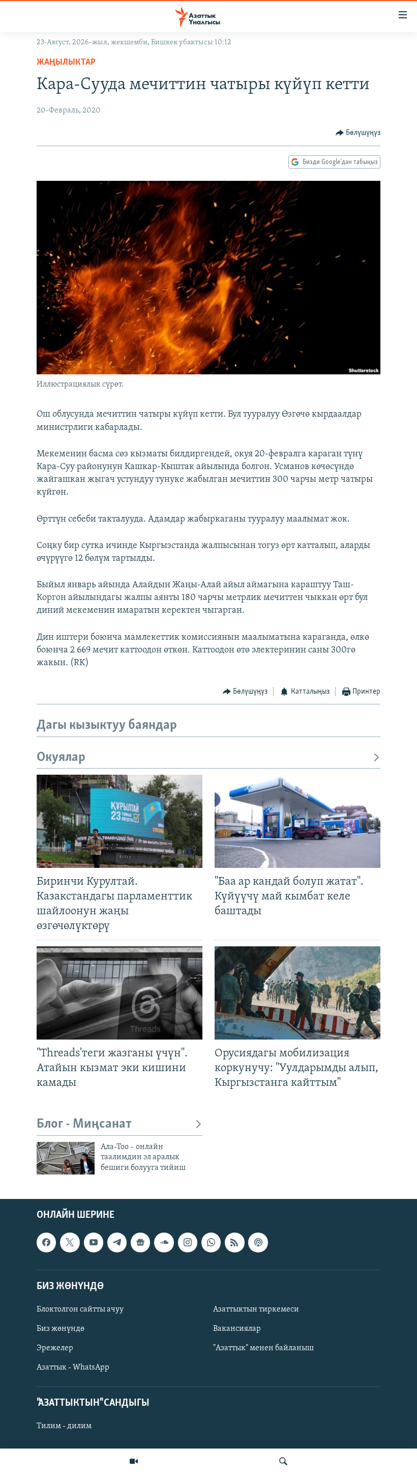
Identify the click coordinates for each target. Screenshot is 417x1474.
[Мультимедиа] (133, 1461)
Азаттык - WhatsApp (73, 1367)
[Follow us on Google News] (140, 1242)
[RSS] (234, 1242)
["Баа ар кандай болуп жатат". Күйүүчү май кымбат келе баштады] (297, 821)
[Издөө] (283, 1461)
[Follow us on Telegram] (117, 1242)
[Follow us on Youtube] (93, 1242)
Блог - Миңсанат (84, 1124)
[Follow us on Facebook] (46, 1242)
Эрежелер (55, 1348)
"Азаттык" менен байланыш (263, 1348)
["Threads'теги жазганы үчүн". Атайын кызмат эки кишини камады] (119, 993)
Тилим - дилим (64, 1427)
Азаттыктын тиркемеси (256, 1309)
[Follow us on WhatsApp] (211, 1242)
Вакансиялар (237, 1329)
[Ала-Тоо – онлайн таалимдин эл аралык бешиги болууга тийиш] (66, 1158)
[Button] (358, 133)
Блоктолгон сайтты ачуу (80, 1309)
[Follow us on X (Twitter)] (69, 1242)
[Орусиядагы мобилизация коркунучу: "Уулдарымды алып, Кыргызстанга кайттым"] (297, 993)
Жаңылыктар (66, 62)
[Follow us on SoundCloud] (163, 1242)
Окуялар (61, 758)
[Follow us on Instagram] (187, 1242)
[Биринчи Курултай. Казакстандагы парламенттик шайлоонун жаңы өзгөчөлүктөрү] (119, 821)
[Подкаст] (257, 1242)
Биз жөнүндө (60, 1329)
